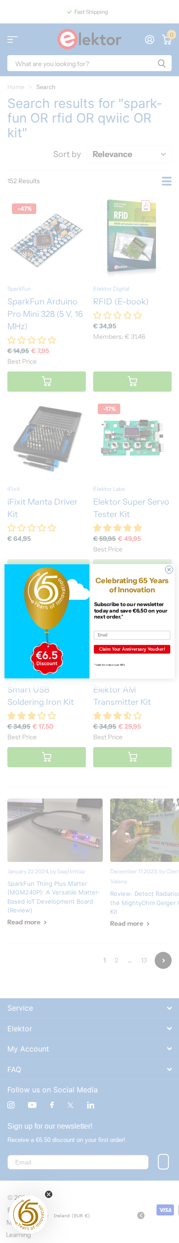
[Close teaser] (48, 1194)
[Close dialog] (169, 570)
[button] (28, 1214)
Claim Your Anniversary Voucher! (132, 649)
